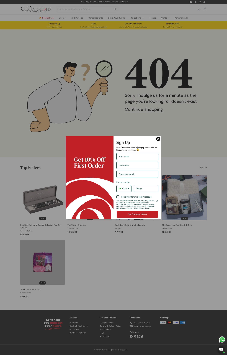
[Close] (158, 139)
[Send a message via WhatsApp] (222, 339)
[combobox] (123, 188)
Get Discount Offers (137, 214)
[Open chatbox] (221, 349)
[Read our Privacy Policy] (156, 200)
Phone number (123, 182)
